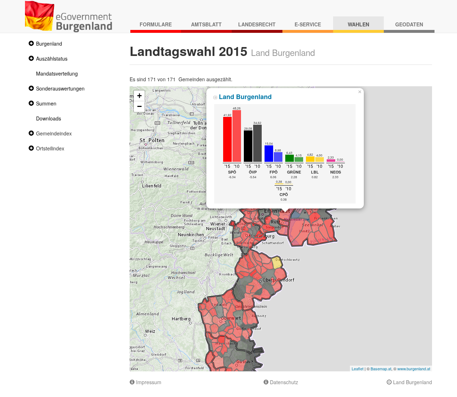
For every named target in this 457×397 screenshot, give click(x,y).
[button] (30, 44)
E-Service (308, 24)
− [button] (139, 106)
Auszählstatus (51, 58)
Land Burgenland (412, 382)
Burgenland (49, 43)
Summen (46, 103)
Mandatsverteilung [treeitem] (57, 73)
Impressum (148, 382)
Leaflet (357, 368)
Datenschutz (283, 382)
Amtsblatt (206, 24)
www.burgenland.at (413, 368)
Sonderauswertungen (60, 88)
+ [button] (139, 95)
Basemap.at (381, 368)
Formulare (156, 24)
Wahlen (358, 24)
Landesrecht (257, 24)
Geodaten (409, 24)
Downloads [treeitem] (48, 118)
